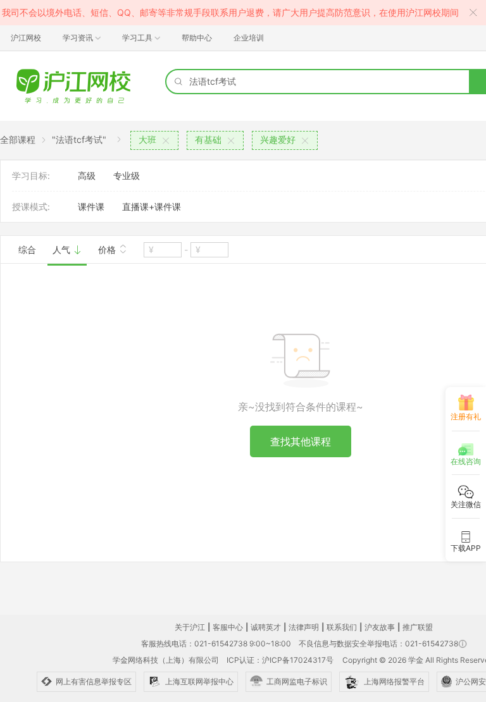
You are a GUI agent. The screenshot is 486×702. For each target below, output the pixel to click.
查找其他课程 (300, 441)
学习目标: (31, 175)
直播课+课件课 (151, 206)
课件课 (91, 206)
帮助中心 (197, 37)
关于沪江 (190, 627)
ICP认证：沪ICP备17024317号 (280, 660)
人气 (63, 249)
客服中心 (228, 627)
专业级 (126, 175)
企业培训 (249, 37)
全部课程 (17, 139)
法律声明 (304, 627)
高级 (87, 175)
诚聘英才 (266, 627)
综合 (27, 249)
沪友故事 (379, 627)
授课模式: (31, 206)
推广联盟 (417, 627)
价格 (108, 249)
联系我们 (342, 627)
